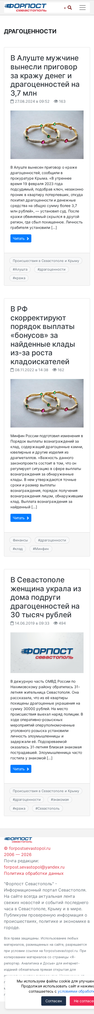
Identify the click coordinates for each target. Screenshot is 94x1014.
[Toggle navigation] (82, 7)
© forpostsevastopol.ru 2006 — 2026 (27, 851)
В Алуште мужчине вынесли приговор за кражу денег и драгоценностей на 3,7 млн (45, 75)
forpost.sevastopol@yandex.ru (34, 867)
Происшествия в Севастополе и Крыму (46, 261)
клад (19, 549)
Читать (19, 238)
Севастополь (49, 808)
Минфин (42, 549)
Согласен (53, 1001)
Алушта (21, 269)
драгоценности (53, 269)
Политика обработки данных (34, 873)
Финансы (20, 540)
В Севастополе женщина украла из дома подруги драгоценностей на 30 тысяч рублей (45, 597)
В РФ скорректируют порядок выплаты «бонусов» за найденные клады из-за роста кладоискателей (42, 335)
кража (20, 278)
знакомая (61, 799)
